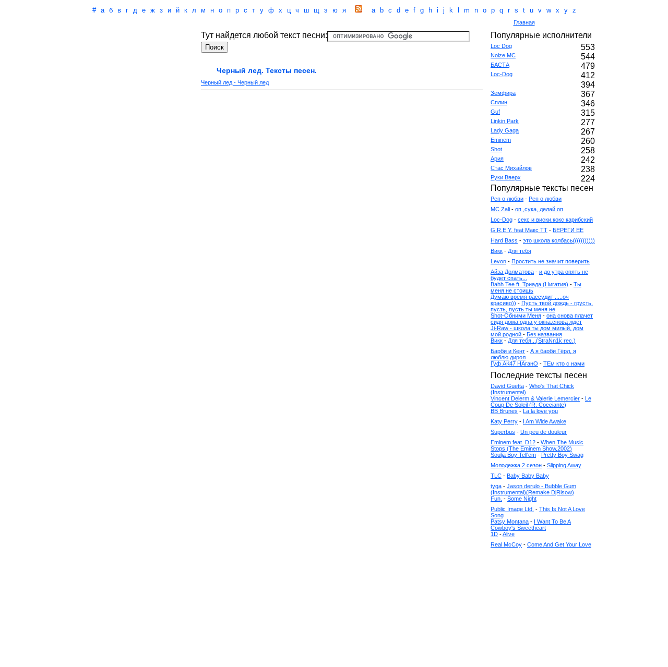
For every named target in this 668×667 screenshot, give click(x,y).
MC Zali (500, 209)
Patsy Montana (510, 521)
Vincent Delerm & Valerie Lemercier (535, 398)
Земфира (503, 93)
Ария (497, 158)
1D (494, 534)
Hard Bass (504, 240)
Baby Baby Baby (528, 475)
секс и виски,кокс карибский (555, 219)
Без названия (544, 334)
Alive (509, 534)
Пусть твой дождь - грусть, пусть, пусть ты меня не (542, 306)
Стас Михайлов (511, 168)
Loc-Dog (501, 74)
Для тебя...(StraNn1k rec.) (542, 340)
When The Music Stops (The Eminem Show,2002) (537, 445)
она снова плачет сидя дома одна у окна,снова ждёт (542, 318)
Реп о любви (507, 199)
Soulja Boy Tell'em (513, 455)
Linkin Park (505, 121)
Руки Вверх (506, 177)
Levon (498, 261)
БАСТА (500, 65)
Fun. (496, 498)
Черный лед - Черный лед (235, 82)
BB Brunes (504, 411)
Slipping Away (564, 465)
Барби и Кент (508, 351)
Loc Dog (501, 46)
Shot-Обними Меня (516, 315)
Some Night (521, 498)
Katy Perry (504, 421)
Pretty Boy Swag (562, 455)
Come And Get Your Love (559, 544)
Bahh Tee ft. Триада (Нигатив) (529, 284)
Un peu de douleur (543, 432)
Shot (496, 149)
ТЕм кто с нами (563, 363)
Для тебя (519, 251)
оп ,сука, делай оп (539, 209)
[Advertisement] (289, 23)
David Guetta (507, 386)
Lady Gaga (505, 130)
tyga (496, 486)
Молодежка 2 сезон (516, 465)
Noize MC (503, 55)
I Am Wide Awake (544, 421)
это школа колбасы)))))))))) (559, 240)
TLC (496, 475)
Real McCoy (506, 544)
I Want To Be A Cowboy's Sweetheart (531, 524)
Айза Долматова (512, 272)
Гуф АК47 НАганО (514, 363)
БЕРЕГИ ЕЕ (568, 230)
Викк (497, 251)
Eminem (501, 140)
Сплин (499, 102)
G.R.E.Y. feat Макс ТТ (519, 230)
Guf (495, 111)
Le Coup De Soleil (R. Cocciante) (541, 401)
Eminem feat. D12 (513, 442)
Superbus (503, 432)
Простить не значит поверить (550, 261)
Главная (524, 22)
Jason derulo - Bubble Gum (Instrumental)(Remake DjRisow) (533, 489)
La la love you (540, 411)
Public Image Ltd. (512, 509)
